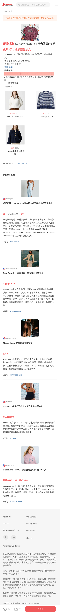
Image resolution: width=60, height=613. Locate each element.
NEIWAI (13, 438)
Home (5, 11)
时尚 (10, 11)
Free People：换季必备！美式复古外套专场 (23, 278)
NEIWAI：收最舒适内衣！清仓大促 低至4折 (23, 411)
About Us (6, 517)
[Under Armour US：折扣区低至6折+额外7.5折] (30, 455)
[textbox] (33, 4)
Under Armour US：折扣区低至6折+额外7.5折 (24, 475)
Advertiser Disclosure (11, 546)
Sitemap (29, 538)
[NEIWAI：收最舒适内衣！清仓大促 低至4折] (30, 391)
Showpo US (14, 242)
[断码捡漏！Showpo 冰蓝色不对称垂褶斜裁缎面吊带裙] (30, 188)
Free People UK (16, 312)
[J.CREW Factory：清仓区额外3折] (30, 32)
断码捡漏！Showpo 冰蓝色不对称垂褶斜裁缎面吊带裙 (28, 208)
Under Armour (16, 502)
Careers (6, 524)
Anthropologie (16, 375)
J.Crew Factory (21, 163)
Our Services (31, 517)
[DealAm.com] (7, 4)
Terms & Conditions (11, 530)
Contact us (30, 530)
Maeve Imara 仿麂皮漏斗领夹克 (17, 348)
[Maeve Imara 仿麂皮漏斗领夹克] (30, 328)
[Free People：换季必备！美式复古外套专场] (30, 258)
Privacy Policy (31, 524)
